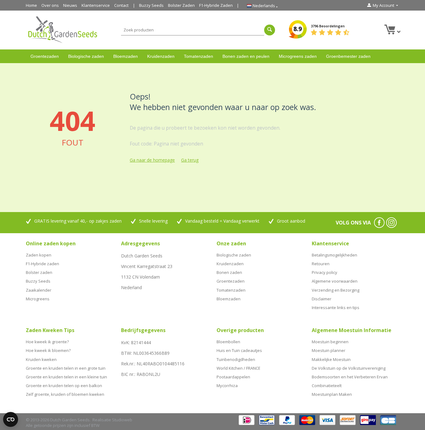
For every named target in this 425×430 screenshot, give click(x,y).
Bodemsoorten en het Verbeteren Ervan (350, 377)
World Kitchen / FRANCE (238, 368)
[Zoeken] (269, 30)
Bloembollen (228, 341)
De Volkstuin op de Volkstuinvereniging (348, 368)
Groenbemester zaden (348, 56)
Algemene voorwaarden (334, 281)
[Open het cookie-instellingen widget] (10, 419)
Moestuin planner (328, 350)
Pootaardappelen (233, 377)
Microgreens (37, 299)
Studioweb (122, 420)
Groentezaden (44, 56)
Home (31, 5)
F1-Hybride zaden (42, 263)
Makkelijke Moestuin (331, 359)
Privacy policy (324, 272)
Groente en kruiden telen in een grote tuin (65, 368)
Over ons (50, 5)
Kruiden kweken (41, 359)
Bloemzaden (125, 56)
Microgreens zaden (298, 56)
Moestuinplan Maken (332, 394)
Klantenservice (96, 5)
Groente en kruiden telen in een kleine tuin (66, 377)
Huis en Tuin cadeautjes (239, 350)
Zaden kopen (38, 255)
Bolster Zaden (181, 5)
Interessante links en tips (335, 307)
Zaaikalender (38, 290)
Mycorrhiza (227, 385)
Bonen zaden (229, 272)
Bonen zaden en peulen (245, 56)
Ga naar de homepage (152, 160)
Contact (121, 5)
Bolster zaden (39, 272)
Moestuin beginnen (330, 341)
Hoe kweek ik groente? (47, 341)
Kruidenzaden (161, 56)
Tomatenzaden (198, 56)
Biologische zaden (86, 56)
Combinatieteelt (327, 385)
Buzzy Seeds (151, 5)
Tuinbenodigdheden (236, 359)
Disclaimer (321, 299)
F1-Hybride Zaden (216, 5)
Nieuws (70, 5)
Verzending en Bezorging (335, 290)
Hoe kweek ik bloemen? (48, 350)
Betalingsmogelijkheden (334, 255)
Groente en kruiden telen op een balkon (64, 385)
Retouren (320, 263)
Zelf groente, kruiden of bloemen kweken (65, 394)
